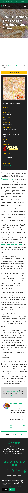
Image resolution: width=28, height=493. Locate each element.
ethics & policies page (8, 395)
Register (22, 1)
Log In (17, 1)
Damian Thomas (13, 65)
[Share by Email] (21, 435)
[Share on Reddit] (19, 435)
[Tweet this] (15, 435)
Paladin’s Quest (7, 165)
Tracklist (8, 157)
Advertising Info (18, 470)
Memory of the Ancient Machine (11, 245)
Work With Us (13, 470)
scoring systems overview (13, 391)
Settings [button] (5, 489)
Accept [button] (12, 489)
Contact (11, 1)
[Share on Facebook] (17, 435)
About (6, 1)
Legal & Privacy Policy (24, 471)
